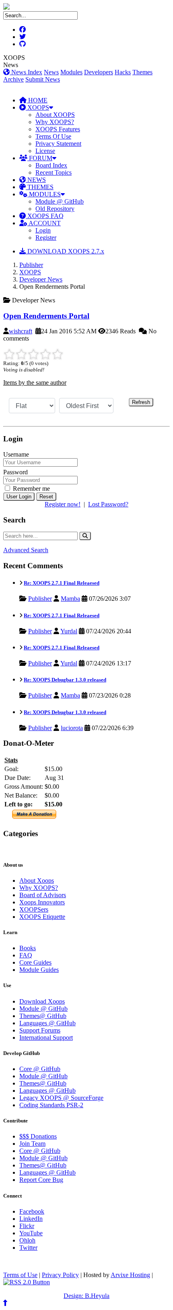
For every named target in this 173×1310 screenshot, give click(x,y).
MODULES (44, 194)
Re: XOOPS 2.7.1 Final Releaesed (61, 583)
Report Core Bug (41, 1179)
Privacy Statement (58, 143)
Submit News (42, 79)
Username (16, 454)
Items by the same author (34, 382)
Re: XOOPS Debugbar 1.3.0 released (65, 680)
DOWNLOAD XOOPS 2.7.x (65, 251)
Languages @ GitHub (47, 1023)
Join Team (32, 1143)
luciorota (72, 727)
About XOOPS (55, 114)
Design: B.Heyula (86, 1295)
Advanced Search (25, 550)
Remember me (30, 488)
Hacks (123, 72)
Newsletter (40, 849)
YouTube (31, 1233)
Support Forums (39, 1030)
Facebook (31, 1211)
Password (15, 472)
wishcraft (20, 331)
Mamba (70, 598)
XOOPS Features (57, 129)
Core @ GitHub (39, 1068)
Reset (46, 497)
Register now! (62, 504)
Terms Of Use (53, 136)
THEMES (40, 187)
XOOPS (37, 107)
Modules (71, 72)
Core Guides (35, 962)
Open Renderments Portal (46, 316)
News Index (26, 72)
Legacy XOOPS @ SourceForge (61, 1097)
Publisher (31, 264)
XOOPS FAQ (45, 215)
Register (45, 237)
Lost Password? (108, 504)
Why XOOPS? (54, 121)
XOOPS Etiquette (42, 916)
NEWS (36, 179)
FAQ (25, 955)
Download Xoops (42, 1001)
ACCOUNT (44, 223)
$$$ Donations (38, 1136)
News (51, 72)
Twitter (28, 1247)
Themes (142, 72)
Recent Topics (53, 172)
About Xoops (36, 880)
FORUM (39, 158)
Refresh (141, 402)
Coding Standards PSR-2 (51, 1105)
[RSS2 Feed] (26, 1282)
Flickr (26, 1225)
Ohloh (27, 1240)
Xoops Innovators (42, 902)
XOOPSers (33, 909)
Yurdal (68, 631)
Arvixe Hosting (130, 1274)
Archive (13, 79)
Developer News (40, 279)
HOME (37, 100)
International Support (46, 1037)
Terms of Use (20, 1274)
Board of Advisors (42, 895)
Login (43, 230)
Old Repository (54, 208)
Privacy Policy (60, 1274)
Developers (98, 72)
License (45, 150)
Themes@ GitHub (42, 1015)
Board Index (51, 165)
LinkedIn (31, 1218)
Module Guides (39, 969)
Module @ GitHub (59, 201)
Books (27, 948)
